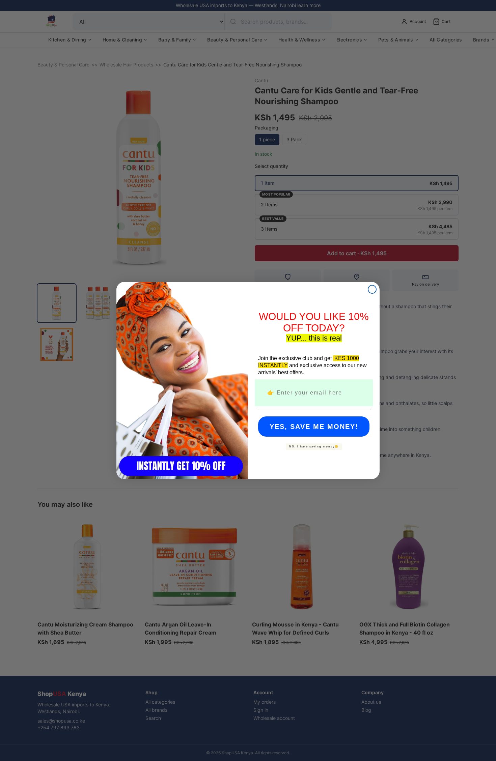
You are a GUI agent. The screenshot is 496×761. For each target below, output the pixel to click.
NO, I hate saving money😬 (314, 446)
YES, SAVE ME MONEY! (314, 426)
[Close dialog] (372, 289)
